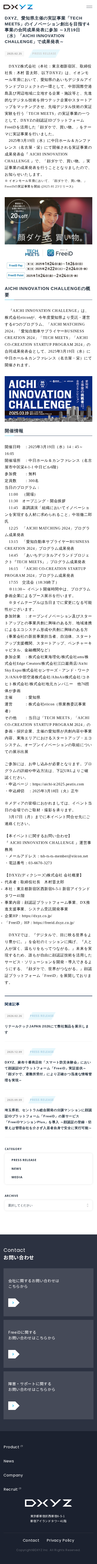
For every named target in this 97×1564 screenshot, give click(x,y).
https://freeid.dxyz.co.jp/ (53, 923)
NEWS (16, 1168)
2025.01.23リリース (57, 186)
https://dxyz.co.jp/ (37, 916)
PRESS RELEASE (44, 54)
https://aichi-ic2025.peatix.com (58, 784)
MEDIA (17, 1177)
